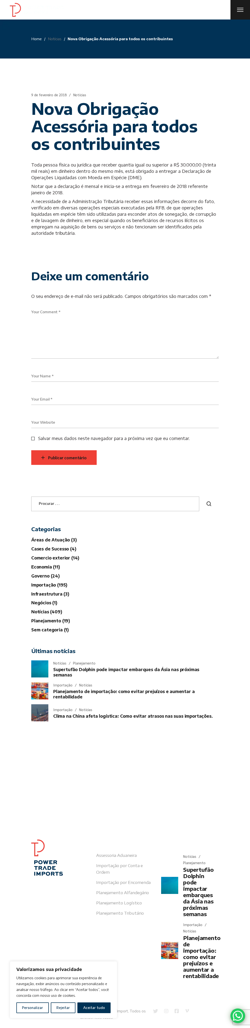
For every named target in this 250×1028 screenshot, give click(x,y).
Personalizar (32, 1008)
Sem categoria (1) (50, 629)
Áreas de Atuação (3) (54, 539)
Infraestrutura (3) (50, 594)
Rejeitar (63, 1008)
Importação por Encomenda (123, 882)
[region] (63, 989)
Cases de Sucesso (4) (53, 548)
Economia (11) (45, 566)
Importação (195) (49, 584)
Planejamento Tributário (120, 913)
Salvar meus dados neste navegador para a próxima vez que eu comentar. (114, 438)
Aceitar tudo (94, 1008)
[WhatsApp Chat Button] (237, 1015)
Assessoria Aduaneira (116, 855)
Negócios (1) (44, 602)
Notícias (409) (46, 611)
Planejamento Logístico (119, 902)
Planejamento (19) (50, 620)
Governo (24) (45, 575)
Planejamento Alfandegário (122, 892)
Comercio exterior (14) (55, 557)
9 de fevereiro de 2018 (49, 94)
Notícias (55, 39)
